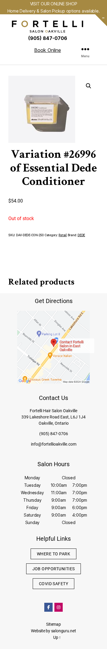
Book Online (47, 50)
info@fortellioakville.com (53, 444)
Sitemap (53, 624)
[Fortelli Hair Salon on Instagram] (58, 607)
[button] (88, 86)
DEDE (81, 235)
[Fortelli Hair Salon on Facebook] (48, 607)
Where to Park (53, 553)
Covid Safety (53, 583)
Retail (63, 235)
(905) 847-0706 (53, 433)
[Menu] (85, 49)
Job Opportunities (53, 568)
